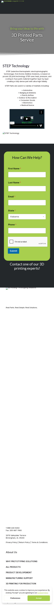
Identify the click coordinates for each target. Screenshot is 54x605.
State (12, 210)
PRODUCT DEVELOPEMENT (19, 572)
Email (11, 196)
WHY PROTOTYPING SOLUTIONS (21, 561)
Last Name (14, 182)
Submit (13, 251)
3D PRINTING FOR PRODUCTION (21, 583)
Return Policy (24, 542)
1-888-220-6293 (12, 528)
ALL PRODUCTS (13, 567)
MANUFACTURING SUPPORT (19, 578)
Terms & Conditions (39, 542)
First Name (14, 168)
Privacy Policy (11, 542)
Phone (12, 224)
